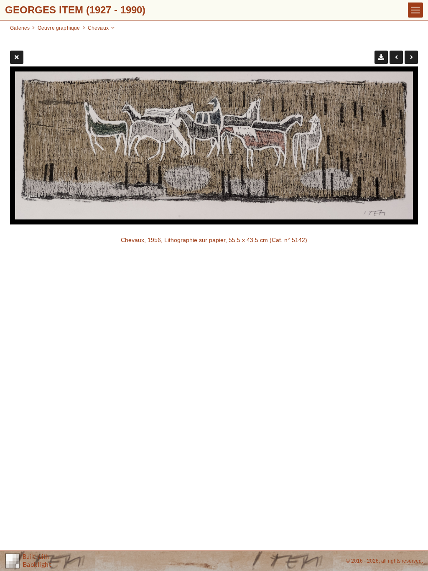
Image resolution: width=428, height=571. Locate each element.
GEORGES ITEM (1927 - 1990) (75, 9)
